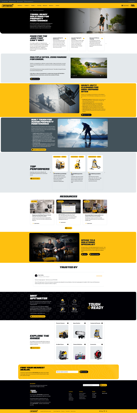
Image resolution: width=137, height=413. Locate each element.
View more (69, 228)
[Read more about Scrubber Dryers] (62, 352)
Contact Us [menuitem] (71, 397)
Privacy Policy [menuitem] (68, 411)
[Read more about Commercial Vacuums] (96, 331)
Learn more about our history (38, 316)
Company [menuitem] (71, 391)
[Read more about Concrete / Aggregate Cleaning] (78, 43)
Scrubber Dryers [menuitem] (82, 397)
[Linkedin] (102, 411)
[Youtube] (106, 411)
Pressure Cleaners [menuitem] (82, 393)
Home (31, 10)
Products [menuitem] (81, 391)
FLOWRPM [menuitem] (94, 397)
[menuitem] (20, 5)
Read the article (35, 78)
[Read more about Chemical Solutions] (79, 352)
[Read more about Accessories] (96, 352)
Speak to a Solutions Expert (39, 149)
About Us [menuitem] (70, 394)
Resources (45, 5)
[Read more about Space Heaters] (79, 331)
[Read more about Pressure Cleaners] (62, 331)
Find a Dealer (126, 5)
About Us (51, 5)
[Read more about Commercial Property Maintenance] (59, 43)
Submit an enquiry (95, 254)
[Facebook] (100, 411)
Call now (85, 254)
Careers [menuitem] (70, 395)
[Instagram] (104, 411)
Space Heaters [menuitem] (81, 394)
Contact (57, 5)
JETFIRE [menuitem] (93, 394)
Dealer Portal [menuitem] (71, 398)
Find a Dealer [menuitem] (71, 399)
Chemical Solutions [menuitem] (82, 398)
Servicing (39, 5)
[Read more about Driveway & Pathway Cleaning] (96, 43)
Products (27, 5)
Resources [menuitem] (63, 411)
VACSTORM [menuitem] (94, 395)
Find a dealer (84, 371)
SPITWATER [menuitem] (94, 393)
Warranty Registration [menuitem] (57, 411)
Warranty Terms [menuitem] (73, 411)
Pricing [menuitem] (70, 393)
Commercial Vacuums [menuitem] (82, 395)
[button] (49, 43)
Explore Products (87, 114)
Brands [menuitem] (93, 391)
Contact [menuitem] (104, 391)
